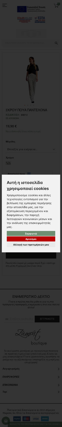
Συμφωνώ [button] (31, 233)
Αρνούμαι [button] (31, 239)
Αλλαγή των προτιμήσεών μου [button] (31, 244)
